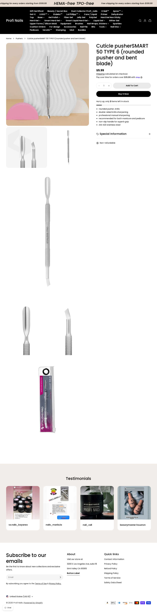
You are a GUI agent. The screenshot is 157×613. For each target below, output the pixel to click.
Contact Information (114, 559)
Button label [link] (73, 573)
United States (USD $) (20, 596)
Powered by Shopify (33, 602)
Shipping (100, 74)
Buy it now (123, 94)
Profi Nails (14, 20)
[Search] (140, 20)
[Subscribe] (60, 577)
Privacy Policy (110, 563)
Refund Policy (110, 568)
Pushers (19, 38)
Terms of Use (41, 583)
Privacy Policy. (55, 583)
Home (8, 38)
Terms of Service (112, 577)
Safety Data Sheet (113, 582)
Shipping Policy (111, 573)
